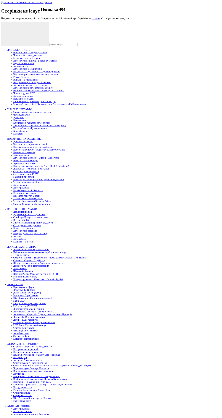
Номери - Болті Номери (25, 160)
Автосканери (20, 185)
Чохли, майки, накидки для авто (30, 52)
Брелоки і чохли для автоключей (30, 144)
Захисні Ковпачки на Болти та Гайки (32, 201)
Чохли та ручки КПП (24, 93)
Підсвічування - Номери (25, 330)
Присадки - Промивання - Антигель (32, 382)
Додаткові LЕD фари (24, 290)
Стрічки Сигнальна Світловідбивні (31, 204)
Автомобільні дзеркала (25, 231)
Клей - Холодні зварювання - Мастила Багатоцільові (40, 379)
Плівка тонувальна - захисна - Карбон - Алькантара (39, 252)
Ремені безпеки (21, 77)
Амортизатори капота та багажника (31, 414)
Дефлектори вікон (22, 212)
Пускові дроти (20, 120)
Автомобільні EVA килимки (27, 69)
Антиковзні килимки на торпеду (30, 85)
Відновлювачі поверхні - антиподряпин (33, 371)
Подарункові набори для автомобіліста (33, 147)
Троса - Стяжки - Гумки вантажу (30, 128)
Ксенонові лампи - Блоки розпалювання (34, 322)
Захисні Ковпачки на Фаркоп (28, 198)
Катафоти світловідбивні (26, 338)
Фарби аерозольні (22, 395)
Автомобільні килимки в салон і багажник (35, 60)
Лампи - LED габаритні (25, 319)
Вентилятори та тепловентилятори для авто (35, 74)
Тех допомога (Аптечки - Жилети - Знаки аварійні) (39, 125)
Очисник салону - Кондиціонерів (30, 363)
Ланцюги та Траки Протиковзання (31, 249)
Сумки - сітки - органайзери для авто (32, 112)
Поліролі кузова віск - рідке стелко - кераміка (36, 354)
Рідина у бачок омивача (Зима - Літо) (32, 390)
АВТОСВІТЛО (15, 284)
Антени (17, 236)
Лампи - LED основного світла (29, 317)
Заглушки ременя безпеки (26, 58)
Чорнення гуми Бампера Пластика (31, 368)
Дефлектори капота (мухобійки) (29, 214)
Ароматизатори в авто (24, 163)
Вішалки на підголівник (25, 79)
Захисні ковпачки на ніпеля (27, 182)
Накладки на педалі (23, 98)
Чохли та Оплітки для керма (27, 55)
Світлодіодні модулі (23, 328)
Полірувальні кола (22, 387)
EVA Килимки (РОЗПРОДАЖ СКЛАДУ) (34, 101)
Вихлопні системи (22, 411)
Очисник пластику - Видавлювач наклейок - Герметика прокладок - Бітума (52, 365)
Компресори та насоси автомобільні (31, 123)
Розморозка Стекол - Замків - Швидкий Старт (36, 376)
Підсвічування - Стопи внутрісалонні (32, 298)
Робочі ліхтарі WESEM (25, 306)
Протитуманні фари (23, 287)
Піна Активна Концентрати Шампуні (32, 398)
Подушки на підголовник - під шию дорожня (36, 71)
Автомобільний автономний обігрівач (33, 88)
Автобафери (19, 239)
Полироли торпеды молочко (27, 352)
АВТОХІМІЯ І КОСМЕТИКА (23, 344)
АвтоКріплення (21, 187)
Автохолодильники (23, 96)
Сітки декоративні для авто (27, 225)
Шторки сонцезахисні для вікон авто (32, 82)
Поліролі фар (20, 357)
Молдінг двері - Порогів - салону (30, 233)
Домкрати (18, 117)
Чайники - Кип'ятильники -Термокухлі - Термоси (38, 90)
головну (96, 18)
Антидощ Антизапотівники (27, 360)
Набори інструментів (24, 152)
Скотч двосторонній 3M (25, 174)
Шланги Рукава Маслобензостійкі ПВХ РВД (36, 274)
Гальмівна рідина (22, 401)
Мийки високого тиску (25, 276)
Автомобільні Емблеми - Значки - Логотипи (36, 158)
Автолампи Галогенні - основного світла (34, 311)
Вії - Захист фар (21, 220)
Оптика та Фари (21, 336)
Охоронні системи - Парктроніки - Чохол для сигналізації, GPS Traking (49, 257)
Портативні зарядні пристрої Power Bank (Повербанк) (41, 166)
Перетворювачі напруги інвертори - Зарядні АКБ (38, 179)
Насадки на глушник (24, 228)
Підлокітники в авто (23, 63)
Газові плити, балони (24, 177)
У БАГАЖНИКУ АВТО (19, 109)
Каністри (18, 133)
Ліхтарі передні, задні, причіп (28, 309)
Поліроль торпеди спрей (26, 349)
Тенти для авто (21, 255)
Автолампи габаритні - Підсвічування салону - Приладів (42, 314)
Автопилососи (20, 66)
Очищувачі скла (21, 392)
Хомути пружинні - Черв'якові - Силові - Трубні (38, 279)
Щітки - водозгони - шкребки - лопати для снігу (38, 263)
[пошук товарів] (25, 34)
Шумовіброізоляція (23, 271)
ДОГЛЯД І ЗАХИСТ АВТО (21, 246)
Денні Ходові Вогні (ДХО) (27, 292)
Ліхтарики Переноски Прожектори (31, 168)
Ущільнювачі (20, 268)
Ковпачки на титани (23, 241)
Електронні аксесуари (24, 193)
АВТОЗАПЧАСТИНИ (19, 406)
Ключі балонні (20, 131)
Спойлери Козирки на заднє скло (30, 217)
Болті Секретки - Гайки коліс (28, 190)
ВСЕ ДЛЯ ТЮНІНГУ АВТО (22, 209)
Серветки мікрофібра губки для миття (32, 346)
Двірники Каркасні (23, 141)
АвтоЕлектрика (21, 333)
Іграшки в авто (21, 155)
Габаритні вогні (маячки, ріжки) (29, 303)
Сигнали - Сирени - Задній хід (29, 260)
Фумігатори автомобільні (26, 171)
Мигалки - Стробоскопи (25, 295)
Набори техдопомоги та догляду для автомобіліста (39, 149)
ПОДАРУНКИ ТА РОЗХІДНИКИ (25, 139)
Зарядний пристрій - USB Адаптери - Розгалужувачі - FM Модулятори (49, 104)
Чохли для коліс (21, 114)
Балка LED (19, 300)
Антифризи (19, 373)
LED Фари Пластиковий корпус (29, 325)
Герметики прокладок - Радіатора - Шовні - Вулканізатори (43, 384)
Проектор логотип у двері (26, 196)
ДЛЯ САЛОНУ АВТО (19, 50)
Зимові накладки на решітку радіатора (33, 222)
